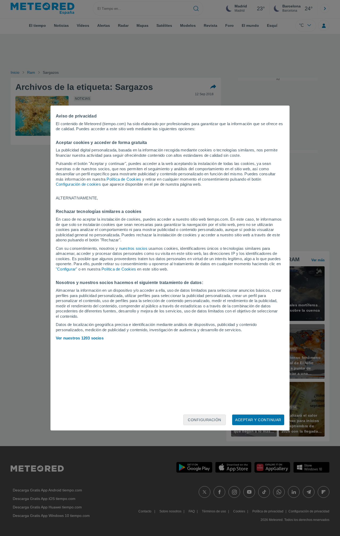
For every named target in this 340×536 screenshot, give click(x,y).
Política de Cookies (124, 179)
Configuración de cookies (78, 184)
